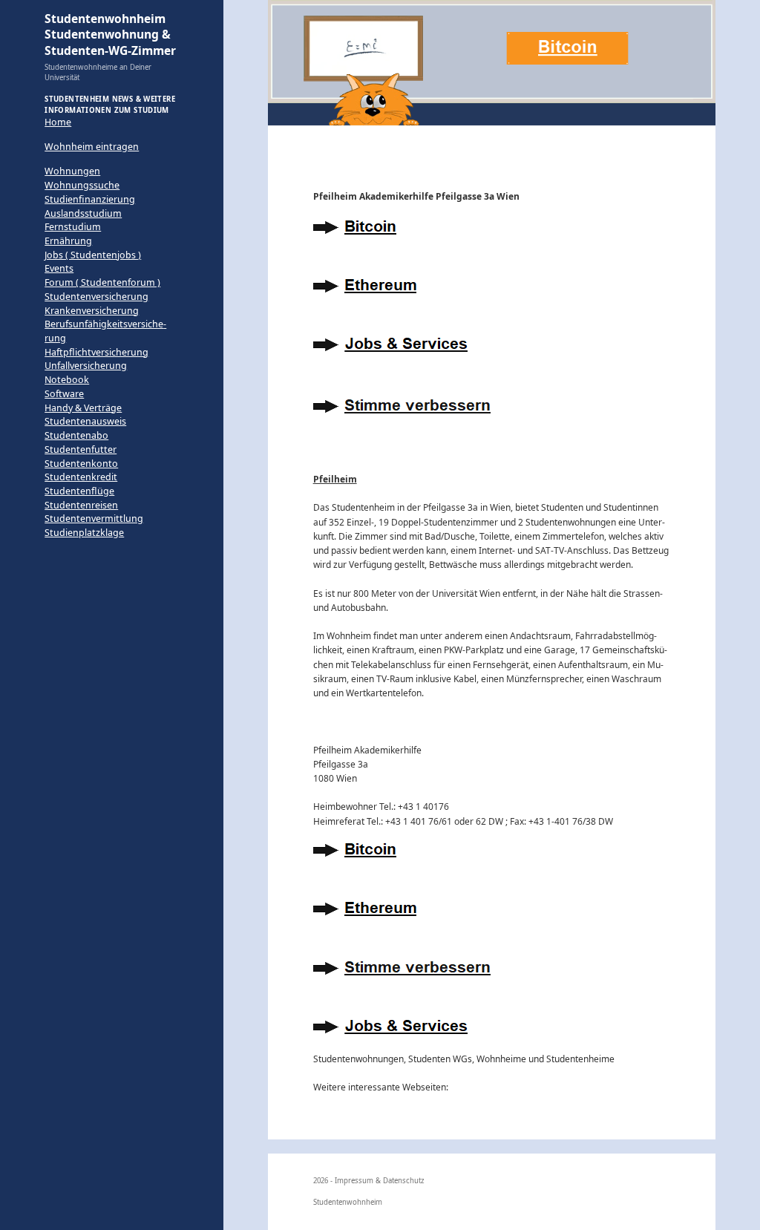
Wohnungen (72, 171)
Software (64, 393)
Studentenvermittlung (94, 518)
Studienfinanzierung (90, 199)
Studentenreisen (81, 505)
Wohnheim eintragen (92, 146)
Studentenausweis (85, 421)
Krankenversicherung (92, 310)
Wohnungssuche (82, 185)
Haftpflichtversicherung (96, 352)
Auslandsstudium (83, 213)
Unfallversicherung (86, 365)
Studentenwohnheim (347, 1202)
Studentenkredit (81, 477)
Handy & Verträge (83, 408)
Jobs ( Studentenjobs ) (93, 255)
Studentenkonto (81, 463)
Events (59, 268)
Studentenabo (76, 435)
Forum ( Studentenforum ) (102, 282)
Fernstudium (73, 226)
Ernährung (68, 241)
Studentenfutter (81, 449)
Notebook (67, 379)
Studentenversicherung (96, 296)
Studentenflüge (79, 491)
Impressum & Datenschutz (380, 1180)
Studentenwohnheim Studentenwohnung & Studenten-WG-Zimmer (110, 34)
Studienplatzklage (84, 532)
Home (58, 122)
